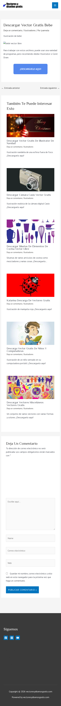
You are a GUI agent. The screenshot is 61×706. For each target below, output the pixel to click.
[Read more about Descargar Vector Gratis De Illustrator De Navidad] (30, 125)
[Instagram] (12, 638)
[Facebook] (6, 638)
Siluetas (7, 653)
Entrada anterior (10, 87)
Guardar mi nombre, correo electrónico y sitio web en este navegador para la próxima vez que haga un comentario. (29, 577)
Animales (8, 664)
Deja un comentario (12, 30)
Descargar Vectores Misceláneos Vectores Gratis (25, 403)
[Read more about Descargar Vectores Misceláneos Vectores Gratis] (30, 387)
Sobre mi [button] (8, 667)
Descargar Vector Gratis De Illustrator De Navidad (30, 142)
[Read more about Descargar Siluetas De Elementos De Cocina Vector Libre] (30, 231)
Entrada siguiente (50, 87)
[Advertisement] (30, 479)
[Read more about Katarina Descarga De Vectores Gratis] (30, 285)
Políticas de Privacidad (17, 675)
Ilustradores (30, 30)
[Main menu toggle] (55, 5)
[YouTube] (18, 638)
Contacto (11, 679)
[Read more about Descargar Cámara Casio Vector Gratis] (30, 179)
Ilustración (9, 646)
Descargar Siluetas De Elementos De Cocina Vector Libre (27, 247)
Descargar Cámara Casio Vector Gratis (29, 194)
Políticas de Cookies (16, 671)
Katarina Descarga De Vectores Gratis (28, 300)
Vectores (8, 660)
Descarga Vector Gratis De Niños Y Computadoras (27, 349)
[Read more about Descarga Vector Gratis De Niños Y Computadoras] (30, 333)
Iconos (7, 657)
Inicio (6, 643)
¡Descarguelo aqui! (30, 69)
